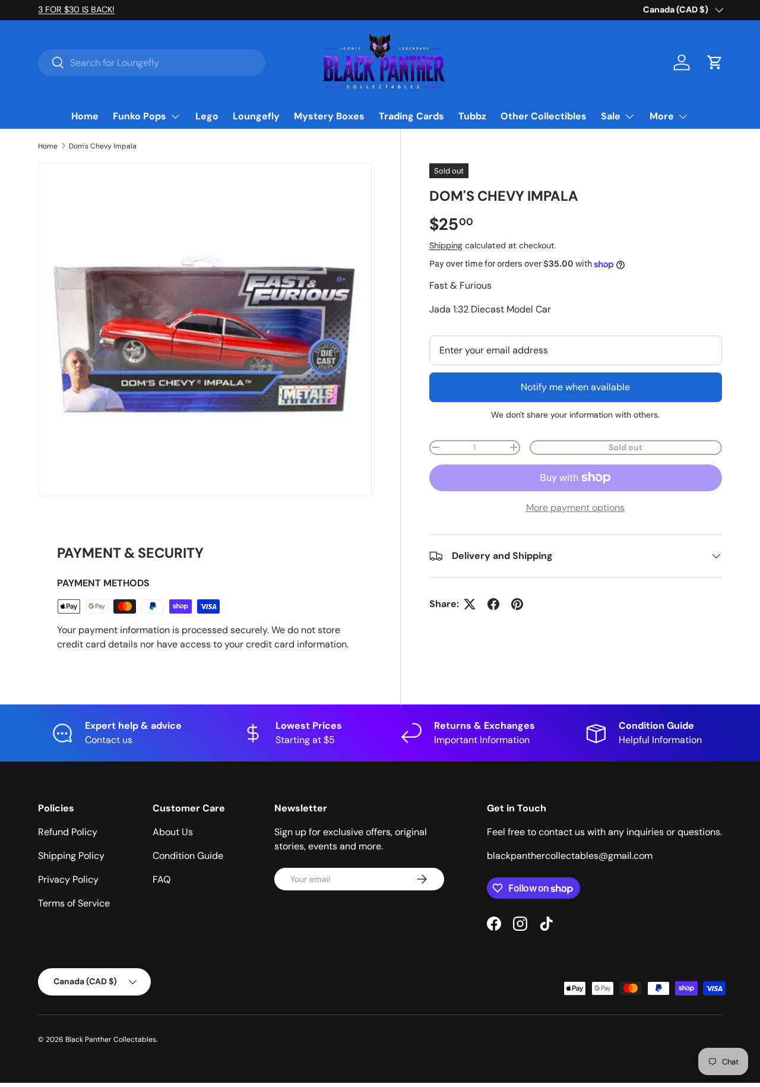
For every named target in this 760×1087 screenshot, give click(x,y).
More (662, 116)
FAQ (161, 879)
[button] (715, 62)
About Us (173, 832)
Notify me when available (575, 387)
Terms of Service (74, 903)
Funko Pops (139, 116)
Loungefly (256, 116)
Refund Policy (67, 832)
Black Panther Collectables (110, 1039)
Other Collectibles (544, 116)
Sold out (625, 447)
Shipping (446, 245)
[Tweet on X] (470, 604)
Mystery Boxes (329, 116)
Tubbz (472, 116)
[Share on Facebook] (493, 604)
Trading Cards (411, 116)
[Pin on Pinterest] (517, 604)
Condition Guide (188, 855)
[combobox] (151, 62)
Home (85, 116)
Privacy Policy (68, 879)
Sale (610, 116)
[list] (205, 330)
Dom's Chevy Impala (103, 146)
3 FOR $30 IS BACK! (76, 9)
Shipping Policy (71, 855)
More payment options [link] (575, 507)
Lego (206, 116)
